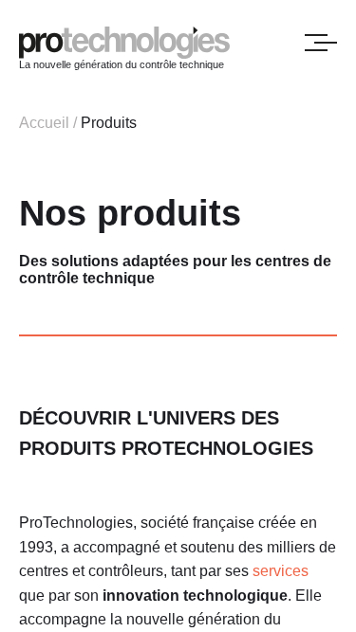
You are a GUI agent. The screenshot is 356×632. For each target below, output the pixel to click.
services (281, 571)
